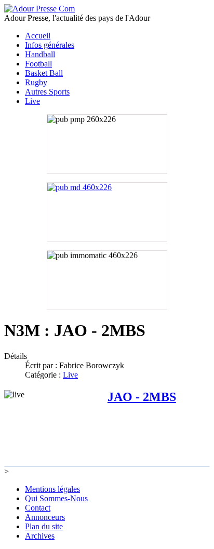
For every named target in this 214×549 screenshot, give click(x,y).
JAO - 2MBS (142, 397)
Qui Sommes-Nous (56, 498)
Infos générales (49, 45)
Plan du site (44, 526)
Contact (37, 507)
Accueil (37, 35)
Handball (40, 54)
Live (32, 101)
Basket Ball (44, 73)
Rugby (36, 82)
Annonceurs (45, 517)
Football (38, 63)
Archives (40, 535)
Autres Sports (47, 91)
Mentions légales (52, 489)
